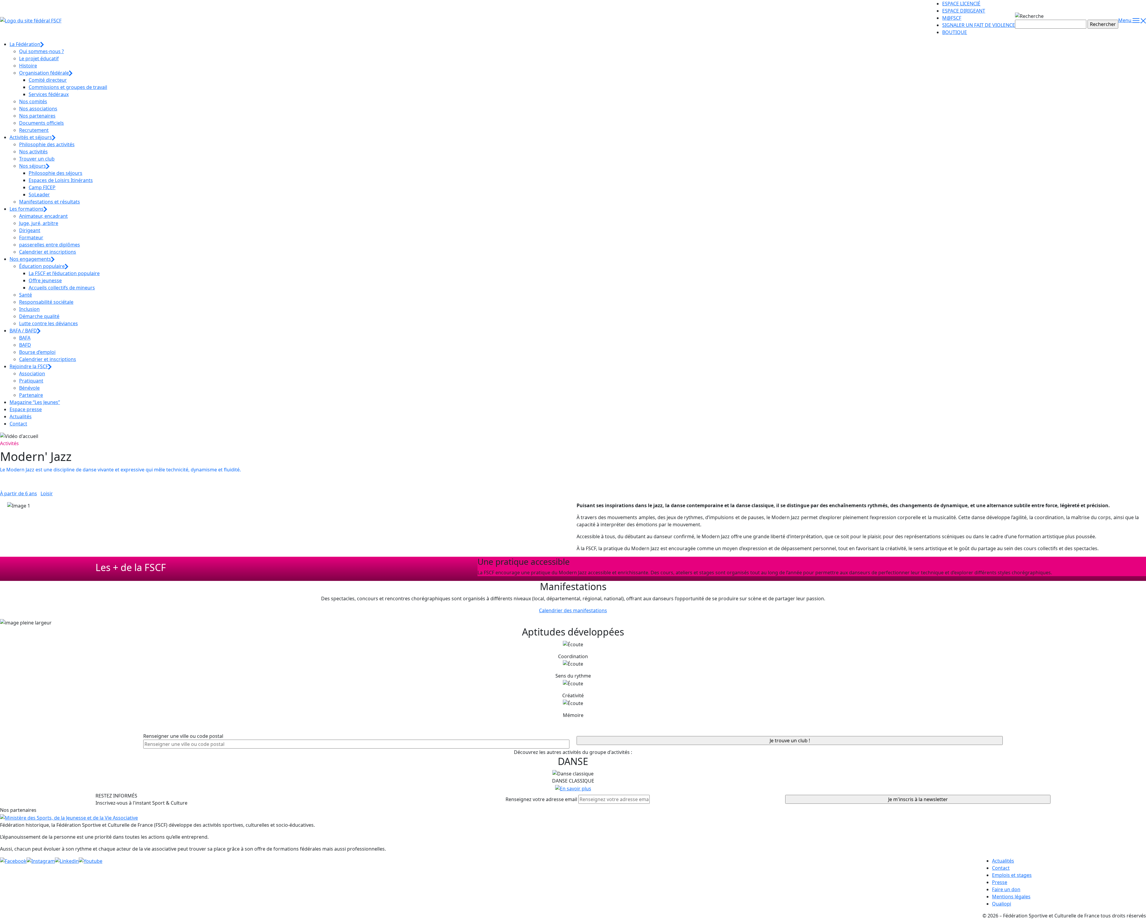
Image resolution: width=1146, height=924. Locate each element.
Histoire (28, 65)
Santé (25, 294)
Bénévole (29, 388)
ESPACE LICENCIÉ (961, 3)
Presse (999, 882)
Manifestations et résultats (49, 201)
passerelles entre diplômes (49, 244)
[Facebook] (13, 860)
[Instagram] (41, 860)
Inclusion (29, 309)
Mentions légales (1011, 896)
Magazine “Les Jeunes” (35, 402)
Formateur (31, 237)
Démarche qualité (39, 316)
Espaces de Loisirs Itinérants (61, 180)
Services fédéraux (49, 94)
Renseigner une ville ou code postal (183, 736)
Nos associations (38, 108)
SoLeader (39, 194)
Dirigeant (29, 230)
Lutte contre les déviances (48, 323)
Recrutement (34, 130)
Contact (18, 423)
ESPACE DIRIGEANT (963, 10)
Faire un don (1006, 889)
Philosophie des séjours (55, 173)
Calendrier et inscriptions (47, 252)
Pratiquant (31, 380)
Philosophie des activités (47, 144)
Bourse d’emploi (37, 352)
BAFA (24, 337)
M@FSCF (951, 18)
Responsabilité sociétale (46, 302)
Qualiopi (1001, 903)
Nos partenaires (37, 115)
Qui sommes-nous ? (41, 51)
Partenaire (31, 395)
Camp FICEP (42, 187)
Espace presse (26, 409)
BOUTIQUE (954, 32)
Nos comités (33, 101)
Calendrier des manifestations (573, 610)
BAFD (25, 345)
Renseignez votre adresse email (541, 799)
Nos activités (33, 151)
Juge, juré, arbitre (38, 223)
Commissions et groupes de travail (68, 87)
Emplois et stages (1012, 875)
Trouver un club (37, 158)
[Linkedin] (67, 860)
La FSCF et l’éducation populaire (64, 273)
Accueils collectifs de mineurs (62, 287)
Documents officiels (41, 123)
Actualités (21, 416)
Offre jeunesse (45, 280)
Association (32, 373)
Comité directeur (48, 80)
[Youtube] (90, 860)
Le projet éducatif (39, 58)
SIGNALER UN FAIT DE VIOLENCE (978, 25)
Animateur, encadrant (43, 216)
